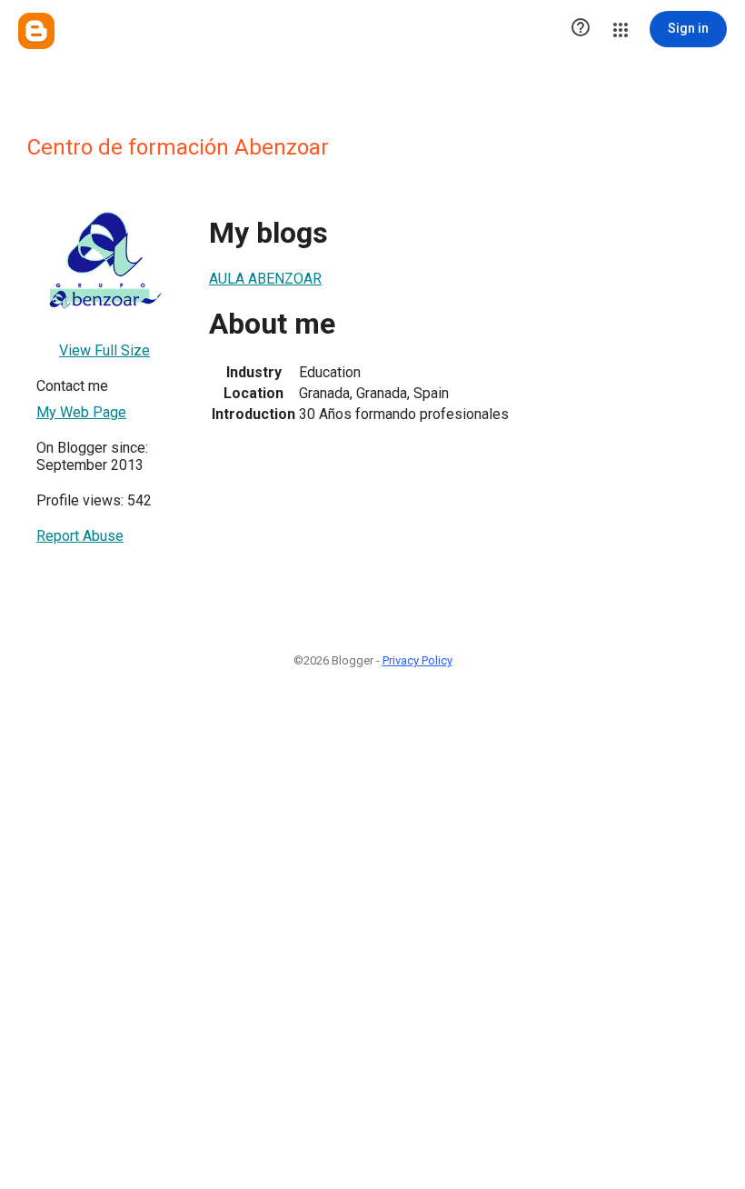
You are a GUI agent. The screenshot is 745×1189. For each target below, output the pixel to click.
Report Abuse (80, 536)
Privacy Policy (417, 660)
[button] (580, 29)
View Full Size (104, 350)
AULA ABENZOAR (265, 278)
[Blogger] (36, 31)
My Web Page (81, 412)
